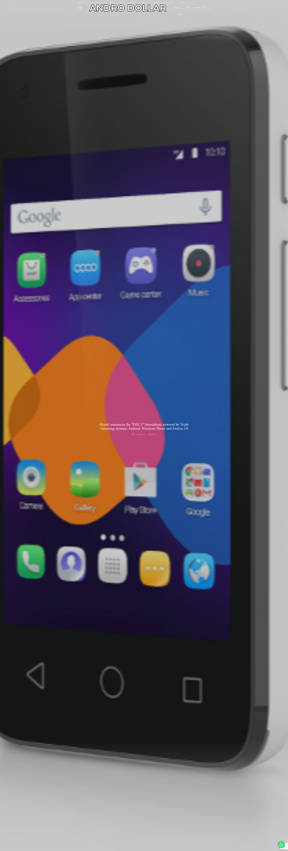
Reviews (197, 8)
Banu (133, 434)
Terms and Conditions (185, 2)
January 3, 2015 (141, 434)
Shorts (188, 8)
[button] (208, 8)
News (179, 14)
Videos (176, 8)
